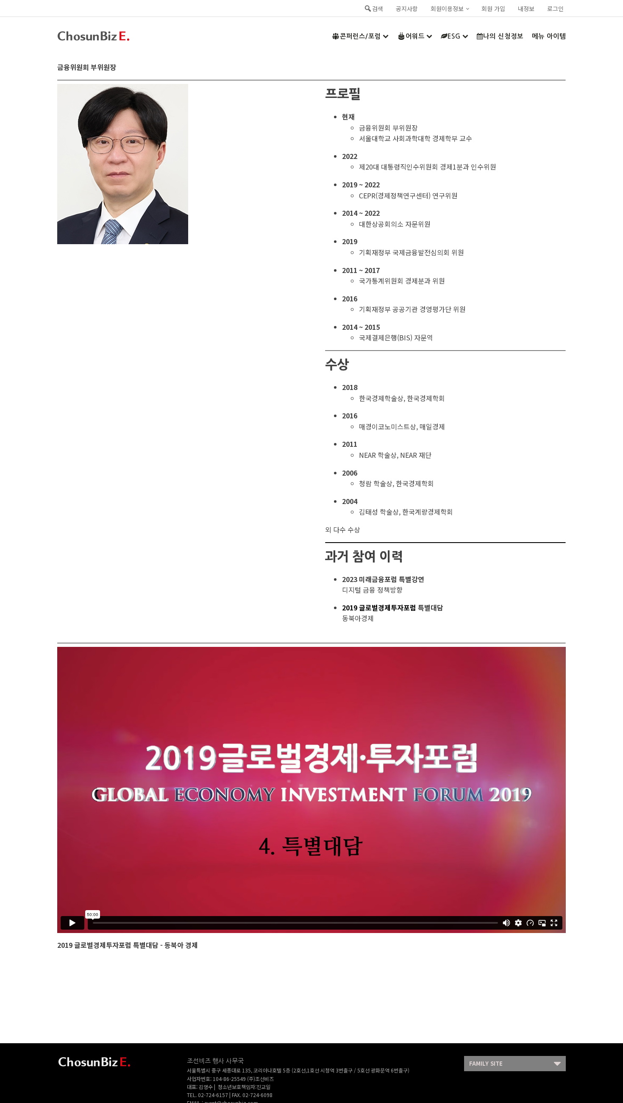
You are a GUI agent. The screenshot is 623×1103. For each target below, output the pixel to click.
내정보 (526, 8)
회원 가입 (493, 8)
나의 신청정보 (503, 36)
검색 (377, 8)
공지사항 (407, 8)
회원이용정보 (447, 8)
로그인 (555, 8)
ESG (454, 36)
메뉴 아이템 (549, 36)
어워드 (415, 36)
